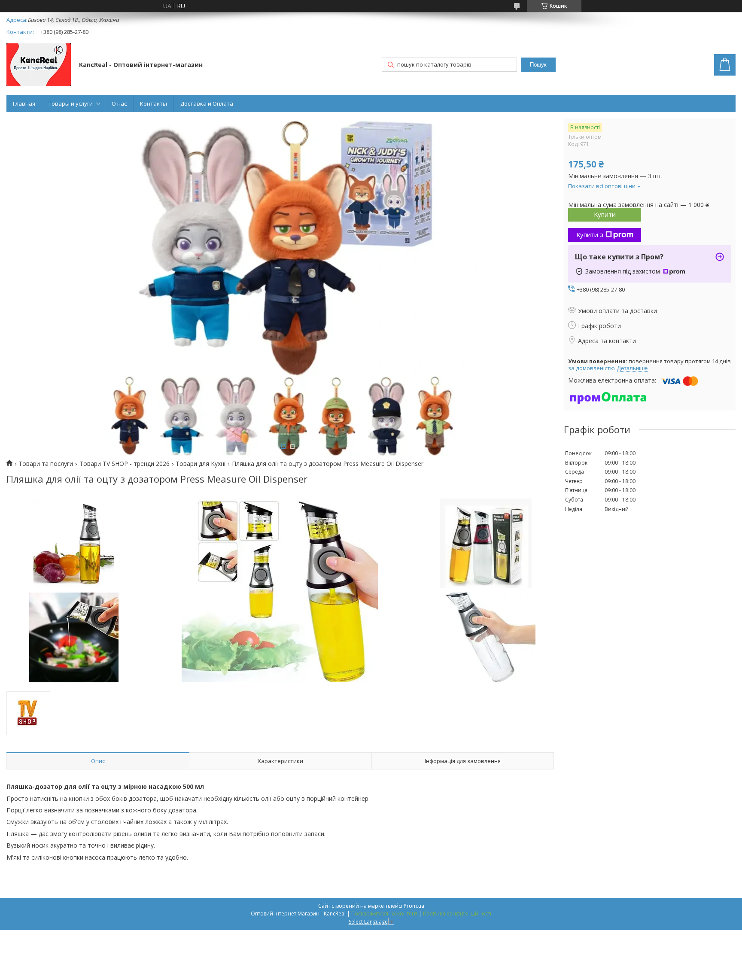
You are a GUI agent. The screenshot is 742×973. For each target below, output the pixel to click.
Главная (24, 103)
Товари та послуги (45, 464)
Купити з (589, 234)
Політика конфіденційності (457, 913)
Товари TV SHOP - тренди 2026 (124, 464)
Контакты (153, 103)
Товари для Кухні (200, 464)
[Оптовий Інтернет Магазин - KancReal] (38, 65)
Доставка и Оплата (206, 103)
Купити (605, 214)
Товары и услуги (71, 103)
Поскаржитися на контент (384, 913)
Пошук (538, 64)
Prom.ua (414, 905)
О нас (119, 103)
